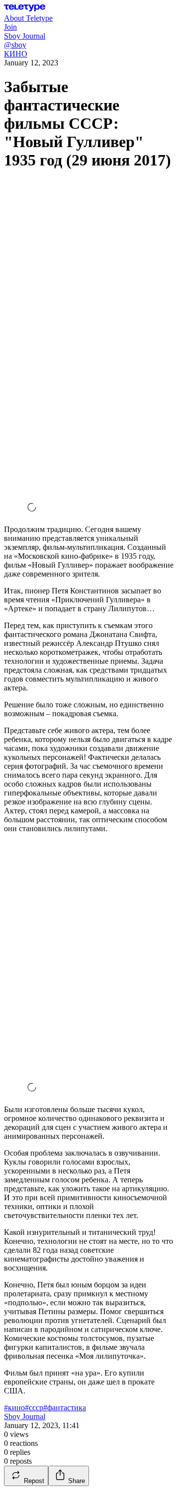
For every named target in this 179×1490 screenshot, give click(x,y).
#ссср (34, 1407)
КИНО (15, 54)
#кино (14, 1407)
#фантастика (64, 1407)
